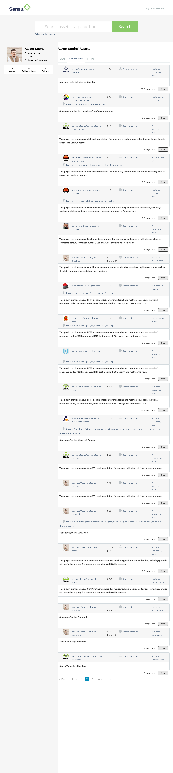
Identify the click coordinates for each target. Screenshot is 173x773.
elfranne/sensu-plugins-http (86, 351)
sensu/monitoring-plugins (92, 104)
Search (125, 26)
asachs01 (31, 57)
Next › (100, 679)
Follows (90, 58)
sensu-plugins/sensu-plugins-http (96, 293)
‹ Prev (74, 679)
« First (62, 679)
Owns (62, 58)
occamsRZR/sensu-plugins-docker (97, 201)
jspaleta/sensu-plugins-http (86, 286)
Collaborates (76, 58)
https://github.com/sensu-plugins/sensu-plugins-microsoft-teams (112, 429)
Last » (112, 679)
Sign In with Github (155, 8)
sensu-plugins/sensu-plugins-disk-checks (100, 165)
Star (163, 89)
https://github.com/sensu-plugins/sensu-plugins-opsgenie (108, 522)
